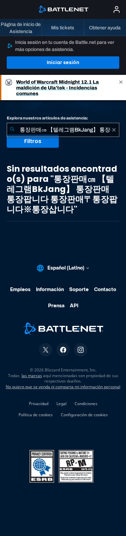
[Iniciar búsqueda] (12, 130)
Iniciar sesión (63, 62)
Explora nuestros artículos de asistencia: (47, 118)
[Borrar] (114, 130)
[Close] (121, 87)
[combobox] (63, 130)
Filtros (32, 141)
